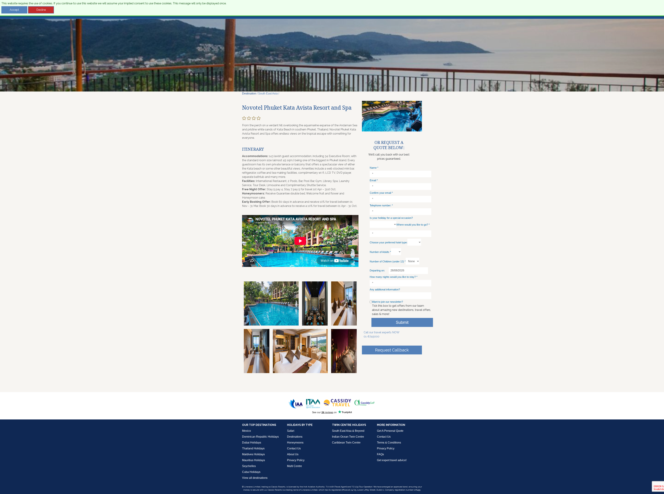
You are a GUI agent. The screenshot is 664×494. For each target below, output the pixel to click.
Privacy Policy (296, 460)
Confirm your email (381, 192)
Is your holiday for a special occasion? (391, 217)
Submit (402, 322)
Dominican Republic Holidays (260, 436)
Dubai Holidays (251, 442)
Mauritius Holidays (253, 460)
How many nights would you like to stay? (393, 276)
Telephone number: (381, 205)
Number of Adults (380, 251)
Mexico (246, 430)
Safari (290, 430)
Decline (41, 9)
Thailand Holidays (253, 448)
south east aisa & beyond (348, 430)
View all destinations (255, 477)
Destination (249, 93)
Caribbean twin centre (346, 442)
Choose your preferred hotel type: (388, 242)
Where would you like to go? (413, 224)
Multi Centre (294, 466)
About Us (292, 454)
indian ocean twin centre (348, 436)
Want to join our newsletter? (387, 301)
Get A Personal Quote (390, 430)
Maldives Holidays (253, 454)
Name (374, 167)
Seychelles (249, 466)
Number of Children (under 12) (388, 261)
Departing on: (377, 270)
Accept (14, 9)
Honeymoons (295, 442)
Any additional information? (385, 289)
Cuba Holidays (251, 471)
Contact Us (294, 448)
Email (374, 180)
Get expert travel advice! (392, 460)
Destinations (294, 436)
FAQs (380, 454)
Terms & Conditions (389, 442)
